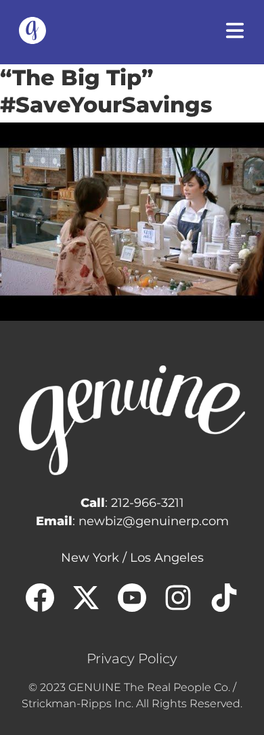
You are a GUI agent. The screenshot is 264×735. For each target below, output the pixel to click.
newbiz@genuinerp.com (154, 521)
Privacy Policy (132, 658)
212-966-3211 (147, 502)
